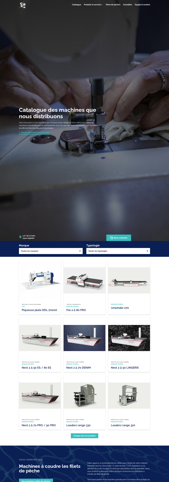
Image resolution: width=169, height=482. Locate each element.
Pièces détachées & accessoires (35, 132)
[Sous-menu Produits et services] (102, 4)
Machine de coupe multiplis (30, 362)
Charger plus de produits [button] (85, 436)
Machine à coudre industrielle (31, 304)
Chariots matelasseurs (73, 304)
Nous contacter (120, 238)
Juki (23, 306)
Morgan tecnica (72, 306)
